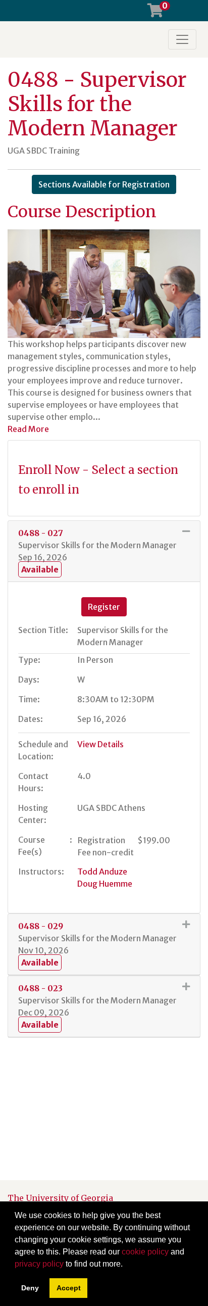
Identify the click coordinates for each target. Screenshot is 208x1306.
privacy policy (39, 1264)
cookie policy (145, 1251)
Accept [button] (69, 1288)
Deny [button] (30, 1288)
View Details (100, 744)
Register (104, 607)
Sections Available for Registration (104, 184)
